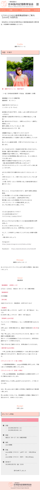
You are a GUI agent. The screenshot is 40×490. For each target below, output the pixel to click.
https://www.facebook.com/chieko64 (23, 249)
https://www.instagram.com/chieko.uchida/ (16, 244)
